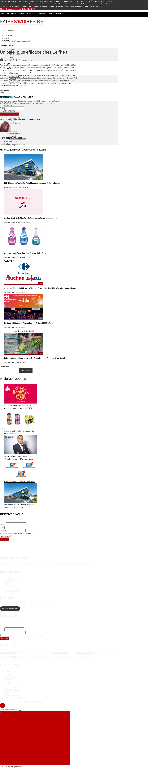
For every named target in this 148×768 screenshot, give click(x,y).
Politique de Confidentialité (25, 9)
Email (2, 108)
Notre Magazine (10, 672)
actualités (8, 652)
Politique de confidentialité (14, 698)
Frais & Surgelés (15, 118)
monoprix (35, 657)
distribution (60, 652)
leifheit (2, 93)
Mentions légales (10, 695)
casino (48, 653)
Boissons (12, 49)
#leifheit (12, 111)
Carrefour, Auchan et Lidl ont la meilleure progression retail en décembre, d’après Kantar (40, 288)
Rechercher (4, 367)
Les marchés (9, 679)
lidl (5, 657)
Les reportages (10, 677)
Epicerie (10, 581)
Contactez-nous (10, 692)
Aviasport (12, 136)
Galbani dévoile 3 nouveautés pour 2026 (19, 482)
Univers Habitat (14, 133)
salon (61, 657)
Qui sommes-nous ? (11, 690)
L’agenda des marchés (12, 682)
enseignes (85, 652)
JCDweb (40, 702)
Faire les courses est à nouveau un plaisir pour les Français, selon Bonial (34, 358)
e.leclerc (73, 653)
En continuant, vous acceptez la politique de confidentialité (25, 635)
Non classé (10, 588)
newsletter (44, 657)
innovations (98, 653)
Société (3, 531)
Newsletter (8, 685)
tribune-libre (86, 657)
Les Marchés (9, 45)
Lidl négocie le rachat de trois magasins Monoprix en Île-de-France (32, 183)
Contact (7, 90)
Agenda (7, 63)
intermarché (108, 653)
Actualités (8, 36)
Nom (2, 524)
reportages (53, 657)
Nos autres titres (10, 687)
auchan (32, 653)
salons (67, 657)
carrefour (40, 653)
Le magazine (9, 31)
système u (75, 657)
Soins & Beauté (14, 123)
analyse (22, 652)
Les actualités (9, 674)
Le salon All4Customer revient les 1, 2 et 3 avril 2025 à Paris (29, 323)
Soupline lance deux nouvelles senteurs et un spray (25, 253)
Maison (11, 57)
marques (19, 657)
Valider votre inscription (9, 114)
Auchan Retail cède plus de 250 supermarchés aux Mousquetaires (31, 218)
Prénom (3, 521)
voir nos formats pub (10, 609)
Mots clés (3, 111)
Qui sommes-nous (11, 141)
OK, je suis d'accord (7, 9)
